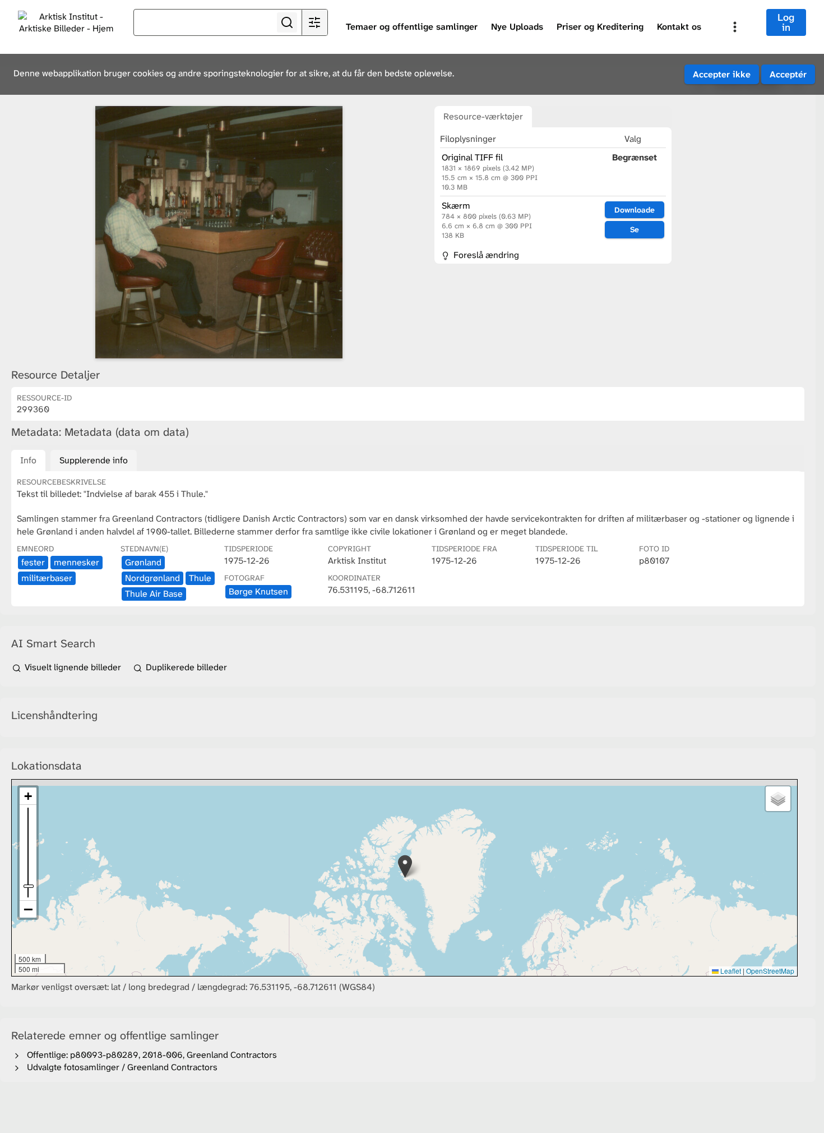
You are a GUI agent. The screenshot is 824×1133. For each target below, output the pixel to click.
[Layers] (778, 798)
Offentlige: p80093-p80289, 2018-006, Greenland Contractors (149, 1055)
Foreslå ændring (485, 255)
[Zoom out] (28, 909)
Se (634, 229)
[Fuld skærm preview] (218, 232)
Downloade (634, 210)
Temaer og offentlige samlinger (412, 27)
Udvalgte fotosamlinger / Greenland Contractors (119, 1067)
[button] (405, 866)
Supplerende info (93, 460)
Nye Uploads (517, 27)
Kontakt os (679, 27)
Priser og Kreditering (600, 27)
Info (28, 460)
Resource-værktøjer (483, 116)
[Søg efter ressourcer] (287, 22)
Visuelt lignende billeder (72, 667)
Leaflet (730, 970)
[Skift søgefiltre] (314, 22)
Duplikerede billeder (185, 667)
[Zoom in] (28, 796)
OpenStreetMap (770, 970)
